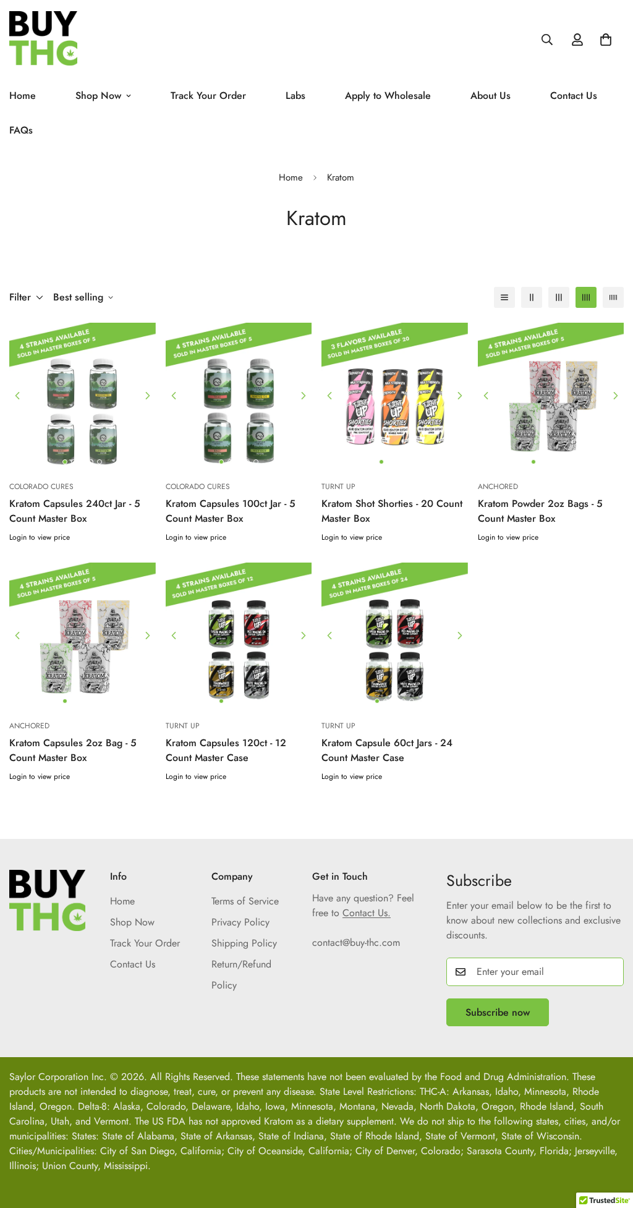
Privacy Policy (240, 922)
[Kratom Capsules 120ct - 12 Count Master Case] (239, 635)
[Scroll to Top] (609, 1140)
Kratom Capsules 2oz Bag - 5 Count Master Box (73, 750)
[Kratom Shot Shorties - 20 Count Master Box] (394, 396)
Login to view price (39, 537)
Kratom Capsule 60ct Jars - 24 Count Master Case (386, 750)
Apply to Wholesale (388, 95)
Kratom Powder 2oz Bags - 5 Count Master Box (540, 510)
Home (291, 177)
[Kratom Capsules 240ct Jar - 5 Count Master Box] (82, 396)
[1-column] (504, 297)
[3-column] (558, 297)
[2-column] (531, 297)
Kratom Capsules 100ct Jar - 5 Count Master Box (230, 510)
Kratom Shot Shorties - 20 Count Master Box (391, 510)
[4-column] (586, 297)
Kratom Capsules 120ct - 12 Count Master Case (226, 750)
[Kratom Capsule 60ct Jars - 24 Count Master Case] (394, 635)
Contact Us (573, 95)
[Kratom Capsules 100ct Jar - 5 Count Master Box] (239, 396)
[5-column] (613, 297)
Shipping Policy (244, 943)
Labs (295, 95)
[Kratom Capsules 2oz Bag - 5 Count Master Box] (82, 635)
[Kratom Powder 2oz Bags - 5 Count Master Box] (551, 396)
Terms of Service (245, 901)
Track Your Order (208, 95)
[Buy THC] (43, 39)
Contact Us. (366, 913)
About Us (490, 95)
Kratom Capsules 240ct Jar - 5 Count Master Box (74, 510)
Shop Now (98, 95)
